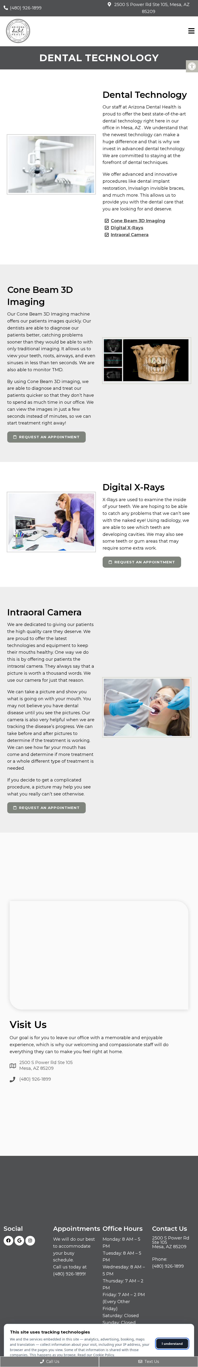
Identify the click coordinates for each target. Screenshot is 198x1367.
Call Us (52, 1361)
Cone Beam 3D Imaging (138, 220)
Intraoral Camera (129, 234)
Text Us (151, 1361)
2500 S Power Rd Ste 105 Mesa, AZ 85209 (46, 1065)
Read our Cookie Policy (96, 1355)
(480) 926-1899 (26, 8)
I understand (172, 1344)
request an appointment (49, 437)
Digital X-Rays (127, 227)
